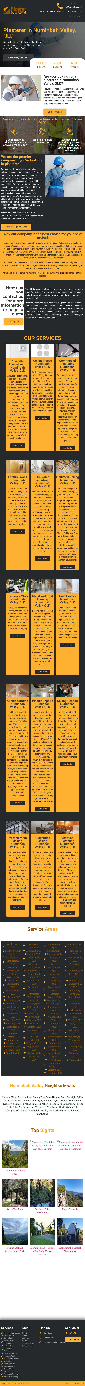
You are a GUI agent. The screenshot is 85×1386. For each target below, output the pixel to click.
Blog (80, 11)
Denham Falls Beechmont (42, 1211)
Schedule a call (76, 4)
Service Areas (74, 16)
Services (49, 11)
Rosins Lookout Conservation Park (15, 1249)
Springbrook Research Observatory (70, 1249)
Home (42, 11)
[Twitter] (70, 1333)
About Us (61, 11)
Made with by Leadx (75, 1384)
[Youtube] (74, 1333)
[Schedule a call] (60, 6)
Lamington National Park (14, 1172)
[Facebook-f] (66, 1333)
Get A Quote (71, 11)
